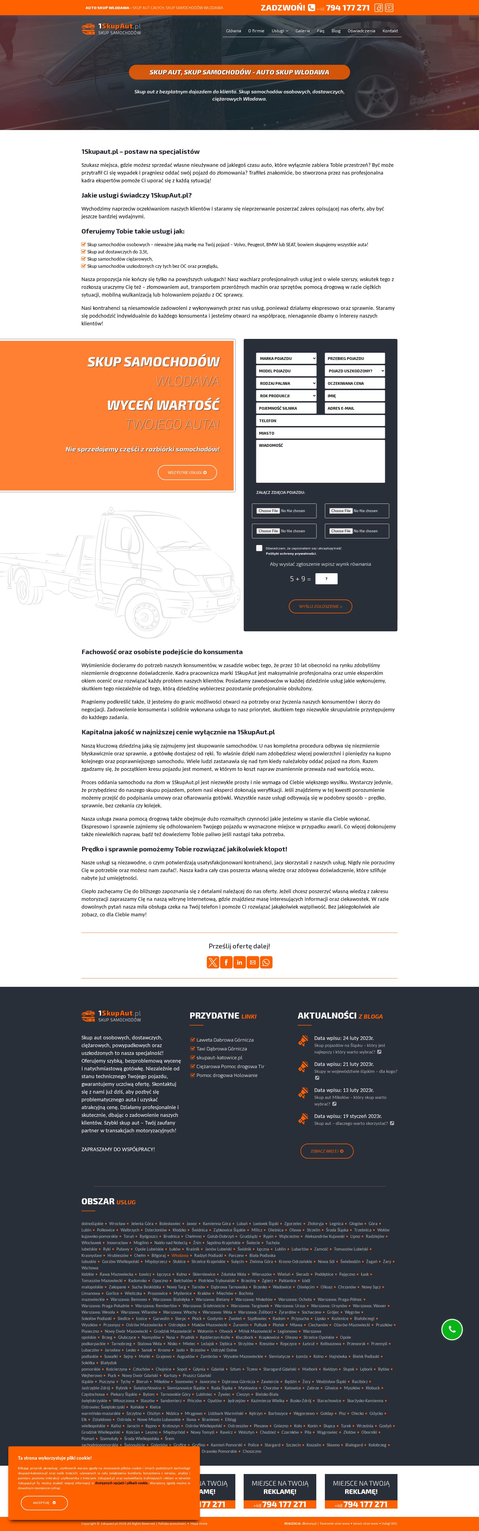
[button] (213, 962)
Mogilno (141, 1243)
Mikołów (161, 1382)
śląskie (87, 1382)
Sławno (333, 1445)
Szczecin (293, 1445)
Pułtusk (260, 1325)
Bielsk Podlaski (366, 1356)
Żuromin (240, 1325)
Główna (233, 30)
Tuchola (273, 1243)
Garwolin (161, 1319)
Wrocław (117, 1224)
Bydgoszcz (149, 1236)
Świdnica (200, 1230)
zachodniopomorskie (99, 1445)
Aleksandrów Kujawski (325, 1236)
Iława (191, 1420)
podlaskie (89, 1356)
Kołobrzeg (377, 1445)
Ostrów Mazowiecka (144, 1325)
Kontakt (390, 30)
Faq (320, 30)
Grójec (333, 1312)
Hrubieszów (118, 1255)
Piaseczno (90, 1331)
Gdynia (199, 1369)
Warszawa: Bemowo (129, 1300)
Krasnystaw (91, 1255)
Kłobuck (373, 1388)
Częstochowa (93, 1394)
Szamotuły (109, 1439)
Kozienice (340, 1319)
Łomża (302, 1356)
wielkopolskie (93, 1426)
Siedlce (124, 1319)
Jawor (192, 1224)
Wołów (383, 1230)
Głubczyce (127, 1337)
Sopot (182, 1369)
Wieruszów (262, 1274)
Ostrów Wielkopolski (203, 1426)
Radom (279, 1319)
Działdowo (102, 1420)
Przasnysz (111, 1325)
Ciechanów (318, 1325)
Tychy (126, 1382)
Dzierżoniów (156, 1230)
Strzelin (313, 1230)
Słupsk (348, 1369)
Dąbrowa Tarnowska (229, 1287)
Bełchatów (183, 1281)
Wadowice (282, 1287)
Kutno (182, 1274)
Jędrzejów (236, 1401)
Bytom (149, 1394)
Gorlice (112, 1293)
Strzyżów (246, 1344)
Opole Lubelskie (149, 1249)
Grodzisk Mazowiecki (173, 1331)
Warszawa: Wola (217, 1312)
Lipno (355, 1236)
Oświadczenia (361, 30)
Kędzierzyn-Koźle (215, 1337)
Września (365, 1426)
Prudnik (187, 1337)
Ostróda (124, 1420)
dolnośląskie (92, 1224)
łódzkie (87, 1274)
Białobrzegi (364, 1319)
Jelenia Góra (142, 1224)
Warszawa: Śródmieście (204, 1306)
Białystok (109, 1363)
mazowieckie (93, 1300)
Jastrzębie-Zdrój (95, 1388)
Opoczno (160, 1281)
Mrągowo (193, 1413)
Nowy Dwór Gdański (140, 1375)
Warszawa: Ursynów (329, 1306)
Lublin (280, 1249)
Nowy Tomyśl (202, 1432)
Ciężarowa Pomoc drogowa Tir (230, 1066)
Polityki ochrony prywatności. (291, 553)
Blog (336, 30)
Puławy (122, 1249)
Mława (296, 1325)
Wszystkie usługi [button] (185, 472)
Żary (387, 1262)
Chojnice (163, 1369)
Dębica (226, 1344)
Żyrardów (287, 1312)
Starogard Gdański (279, 1369)
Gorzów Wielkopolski (120, 1262)
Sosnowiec (184, 1382)
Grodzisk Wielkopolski (100, 1432)
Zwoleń (235, 1319)
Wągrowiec (327, 1432)
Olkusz (326, 1287)
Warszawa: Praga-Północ (340, 1300)
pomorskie (90, 1369)
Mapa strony (198, 1523)
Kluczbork (244, 1337)
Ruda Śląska (222, 1388)
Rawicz (226, 1432)
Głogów (356, 1224)
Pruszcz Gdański (197, 1375)
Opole (345, 1337)
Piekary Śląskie (124, 1394)
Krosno (164, 1350)
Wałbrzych (130, 1230)
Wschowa (89, 1268)
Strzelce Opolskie (319, 1337)
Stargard (272, 1445)
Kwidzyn (330, 1369)
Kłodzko (179, 1230)
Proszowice (158, 1293)
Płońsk (278, 1325)
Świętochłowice (147, 1388)
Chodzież (268, 1432)
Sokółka (88, 1363)
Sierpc (180, 1319)
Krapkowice (269, 1337)
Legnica (336, 1224)
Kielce (155, 1407)
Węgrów (352, 1312)
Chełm (140, 1255)
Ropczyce (288, 1344)
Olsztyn (153, 1413)
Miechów (224, 1293)
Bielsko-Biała (267, 1394)
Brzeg (107, 1337)
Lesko (131, 1350)
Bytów (383, 1369)
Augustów (186, 1356)
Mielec (189, 1344)
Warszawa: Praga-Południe (105, 1306)
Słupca (329, 1426)
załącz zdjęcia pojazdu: (280, 492)
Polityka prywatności (172, 1523)
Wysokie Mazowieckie (243, 1356)
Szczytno (133, 1413)
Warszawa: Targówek (250, 1306)
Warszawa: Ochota (295, 1300)
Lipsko (320, 1319)
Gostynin (215, 1319)
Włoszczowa (124, 1401)
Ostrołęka (177, 1325)
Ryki (107, 1249)
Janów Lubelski (218, 1249)
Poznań (87, 1439)
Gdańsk (217, 1369)
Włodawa (180, 1255)
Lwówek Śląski (266, 1224)
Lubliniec (204, 1394)
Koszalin (314, 1445)
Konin (313, 1426)
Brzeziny (248, 1281)
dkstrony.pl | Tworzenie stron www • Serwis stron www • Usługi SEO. (341, 1523)
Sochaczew (311, 1312)
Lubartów (300, 1249)
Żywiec (224, 1394)
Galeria (303, 30)
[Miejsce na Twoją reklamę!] (280, 1491)
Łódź (306, 1281)
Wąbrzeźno (289, 1236)
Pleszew (261, 1426)
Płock (197, 1319)
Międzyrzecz (156, 1262)
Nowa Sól (326, 1262)
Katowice (293, 1388)
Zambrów (209, 1356)
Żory (306, 1382)
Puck (112, 1375)
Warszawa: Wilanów (139, 1312)
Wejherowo (91, 1375)
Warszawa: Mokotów (253, 1300)
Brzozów (197, 1350)
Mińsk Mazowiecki (255, 1331)
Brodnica (172, 1236)
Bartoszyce (278, 1413)
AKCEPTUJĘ (42, 1503)
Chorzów (271, 1388)
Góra (373, 1224)
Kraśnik (192, 1249)
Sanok (147, 1350)
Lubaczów (90, 1350)
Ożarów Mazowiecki (352, 1325)
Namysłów (151, 1337)
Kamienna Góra (217, 1224)
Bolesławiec (170, 1224)
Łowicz (145, 1274)
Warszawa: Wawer (369, 1306)
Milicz (256, 1230)
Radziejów (375, 1236)
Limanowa (90, 1293)
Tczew (252, 1369)
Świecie (253, 1243)
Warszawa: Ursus (290, 1306)
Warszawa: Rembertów (156, 1306)
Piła (308, 1432)
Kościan (133, 1432)
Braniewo (210, 1420)
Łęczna (263, 1249)
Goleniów (159, 1445)
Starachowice (329, 1401)
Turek (346, 1426)
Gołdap (326, 1413)
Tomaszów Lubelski (351, 1249)
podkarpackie (93, 1344)
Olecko (357, 1413)
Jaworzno (208, 1382)
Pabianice (287, 1281)
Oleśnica (276, 1230)
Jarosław (112, 1350)
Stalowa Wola (149, 1344)
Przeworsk (356, 1344)
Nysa (170, 1337)
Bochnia (246, 1293)
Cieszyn (243, 1394)
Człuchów (141, 1369)
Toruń (129, 1236)
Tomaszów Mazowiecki (102, 1281)
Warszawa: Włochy (180, 1312)
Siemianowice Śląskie (186, 1388)
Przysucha (300, 1319)
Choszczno (252, 1451)
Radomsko (137, 1281)
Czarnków (290, 1432)
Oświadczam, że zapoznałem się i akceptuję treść (304, 550)
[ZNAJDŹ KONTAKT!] (451, 1329)
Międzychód (174, 1432)
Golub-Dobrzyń (220, 1236)
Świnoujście (134, 1445)
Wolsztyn (246, 1432)
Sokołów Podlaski (96, 1319)
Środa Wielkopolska (141, 1439)
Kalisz (116, 1426)
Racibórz (360, 1382)
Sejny (128, 1356)
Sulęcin (237, 1262)
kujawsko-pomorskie (99, 1236)
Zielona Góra (261, 1262)
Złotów (349, 1432)
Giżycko (376, 1413)
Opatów (215, 1401)
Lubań (242, 1224)
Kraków (204, 1293)
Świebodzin (350, 1262)
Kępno (151, 1426)
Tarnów (198, 1287)
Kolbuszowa (330, 1344)
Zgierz (267, 1281)
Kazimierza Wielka (267, 1401)
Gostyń (385, 1426)
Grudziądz (249, 1236)
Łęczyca (164, 1274)
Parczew (236, 1255)
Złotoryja (316, 1224)
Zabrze (313, 1388)
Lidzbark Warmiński (225, 1413)
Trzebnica (362, 1230)
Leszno (151, 1432)
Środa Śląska (337, 1230)
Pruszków (384, 1325)
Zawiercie (270, 1382)
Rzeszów (266, 1344)
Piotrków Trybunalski (216, 1281)
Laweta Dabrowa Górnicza (225, 1040)
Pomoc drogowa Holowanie (227, 1075)
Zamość (321, 1249)
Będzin (291, 1382)
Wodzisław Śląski (331, 1382)
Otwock (226, 1331)
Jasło (180, 1350)
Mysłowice (248, 1388)
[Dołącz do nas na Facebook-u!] (378, 8)
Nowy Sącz (371, 1287)
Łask (365, 1274)
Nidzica (172, 1413)
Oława (295, 1230)
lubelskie (89, 1249)
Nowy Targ (176, 1287)
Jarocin (133, 1426)
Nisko (172, 1344)
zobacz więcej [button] (325, 1151)
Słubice (179, 1262)
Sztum (235, 1369)
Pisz (342, 1413)
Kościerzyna (116, 1369)
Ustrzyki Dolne (224, 1350)
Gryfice (180, 1445)
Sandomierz (171, 1401)
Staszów (148, 1401)
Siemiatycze (279, 1356)
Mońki (144, 1356)
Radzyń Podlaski (208, 1255)
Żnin (197, 1243)
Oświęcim (306, 1287)
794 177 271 (343, 7)
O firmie (256, 30)
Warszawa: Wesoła (98, 1312)
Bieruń (142, 1382)
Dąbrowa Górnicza (238, 1382)
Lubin (86, 1230)
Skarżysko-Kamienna (365, 1401)
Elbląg (230, 1420)
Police (253, 1445)
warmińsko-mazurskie (101, 1413)
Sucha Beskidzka (146, 1287)
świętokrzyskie (94, 1401)
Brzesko (260, 1287)
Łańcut (309, 1344)
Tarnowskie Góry (175, 1394)
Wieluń (283, 1274)
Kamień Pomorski (226, 1445)
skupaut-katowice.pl (220, 1057)
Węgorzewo (304, 1413)
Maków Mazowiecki (209, 1325)
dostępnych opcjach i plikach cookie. (122, 1483)
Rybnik (122, 1388)
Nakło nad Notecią (170, 1243)
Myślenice (183, 1293)
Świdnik (244, 1249)
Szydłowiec (257, 1319)
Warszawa (312, 1331)
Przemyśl (379, 1344)
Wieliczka (133, 1293)
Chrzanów (347, 1287)
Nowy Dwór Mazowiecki (126, 1331)
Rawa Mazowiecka (116, 1274)
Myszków (352, 1388)
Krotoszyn (171, 1426)
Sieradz (302, 1274)
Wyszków (89, 1325)
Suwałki (111, 1356)
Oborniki (369, 1432)
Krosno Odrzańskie (295, 1262)
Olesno (291, 1337)
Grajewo (163, 1356)
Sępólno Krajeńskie (224, 1243)
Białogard (354, 1445)
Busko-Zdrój (300, 1401)
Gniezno (281, 1426)
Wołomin (205, 1331)
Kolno (318, 1356)
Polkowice (106, 1230)
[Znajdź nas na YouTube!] (389, 8)
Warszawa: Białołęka (171, 1300)
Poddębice (324, 1274)
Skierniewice (204, 1274)
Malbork (309, 1369)
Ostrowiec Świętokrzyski (103, 1407)
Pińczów (194, 1401)
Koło (298, 1426)
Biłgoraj (159, 1255)
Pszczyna (107, 1382)
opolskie (88, 1337)
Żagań (371, 1262)
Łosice (141, 1319)
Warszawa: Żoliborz (255, 1312)
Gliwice (331, 1388)
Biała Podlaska (262, 1255)
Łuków (174, 1249)
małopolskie (92, 1287)
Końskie (137, 1407)
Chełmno (193, 1236)
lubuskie (88, 1262)
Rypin (268, 1236)
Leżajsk (207, 1344)
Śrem (169, 1439)
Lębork (366, 1369)
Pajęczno (347, 1274)
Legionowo (287, 1331)
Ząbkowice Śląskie (229, 1230)
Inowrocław (117, 1243)
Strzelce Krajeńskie (208, 1262)
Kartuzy (170, 1375)
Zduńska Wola (233, 1274)
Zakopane (117, 1287)
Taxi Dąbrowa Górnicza (222, 1048)
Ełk (84, 1420)
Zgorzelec (293, 1224)
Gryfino (198, 1445)
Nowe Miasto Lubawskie (159, 1420)
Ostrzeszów (238, 1426)
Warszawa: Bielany (213, 1300)
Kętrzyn (256, 1413)
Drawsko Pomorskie (219, 1451)
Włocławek (91, 1243)
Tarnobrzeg (121, 1344)
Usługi (278, 30)
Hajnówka (338, 1356)
